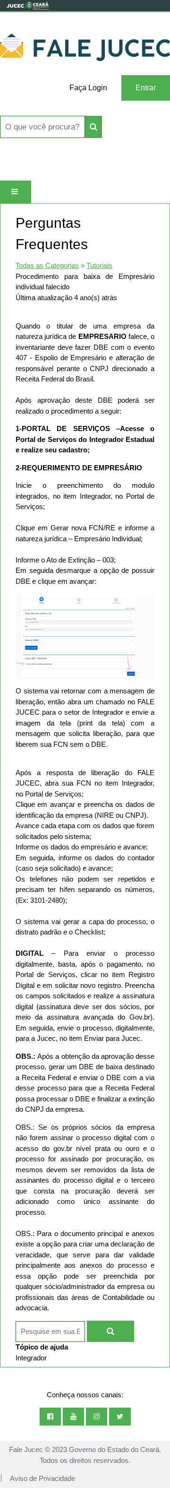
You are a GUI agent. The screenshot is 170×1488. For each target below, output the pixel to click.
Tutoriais (99, 265)
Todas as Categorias (47, 265)
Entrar (146, 88)
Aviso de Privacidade (42, 1478)
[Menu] (15, 192)
